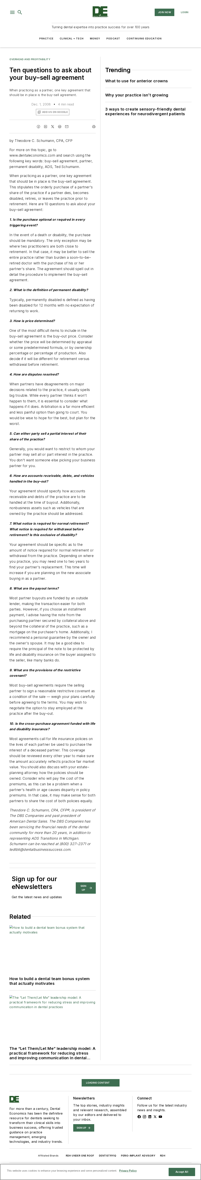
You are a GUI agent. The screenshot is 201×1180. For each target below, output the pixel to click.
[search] (20, 12)
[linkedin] (46, 127)
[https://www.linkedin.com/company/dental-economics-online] (150, 1117)
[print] (94, 127)
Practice (46, 38)
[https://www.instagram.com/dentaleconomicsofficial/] (144, 1117)
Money (95, 38)
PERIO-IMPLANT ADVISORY (138, 1155)
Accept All (181, 1171)
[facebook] (38, 127)
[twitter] (53, 127)
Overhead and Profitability (29, 59)
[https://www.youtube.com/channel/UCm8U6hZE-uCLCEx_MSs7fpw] (160, 1117)
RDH (162, 1155)
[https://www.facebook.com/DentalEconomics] (139, 1117)
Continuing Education (144, 38)
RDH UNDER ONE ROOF (80, 1155)
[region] (100, 1172)
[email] (67, 127)
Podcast (113, 38)
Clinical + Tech (72, 38)
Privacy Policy (128, 1170)
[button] (12, 12)
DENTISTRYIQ (107, 1155)
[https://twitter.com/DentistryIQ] (155, 1117)
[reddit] (60, 127)
